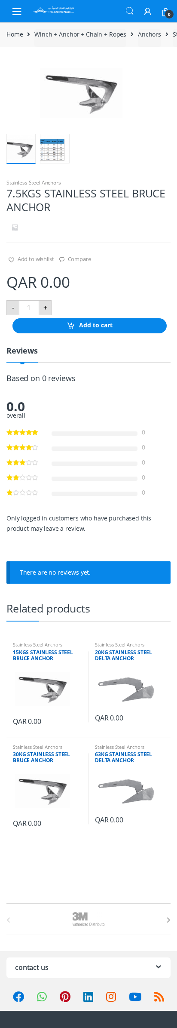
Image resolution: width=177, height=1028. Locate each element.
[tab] (22, 354)
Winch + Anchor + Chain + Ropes (80, 34)
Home (14, 34)
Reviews (22, 351)
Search (129, 11)
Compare (79, 259)
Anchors (149, 34)
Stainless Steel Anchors (33, 182)
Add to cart (96, 325)
